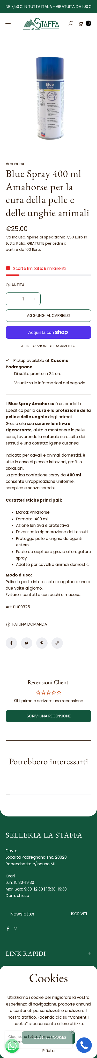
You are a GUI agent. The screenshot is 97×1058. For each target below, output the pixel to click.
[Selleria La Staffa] (41, 23)
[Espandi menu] (8, 23)
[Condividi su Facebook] (11, 643)
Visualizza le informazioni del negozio (49, 383)
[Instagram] (15, 928)
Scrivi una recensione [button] (49, 716)
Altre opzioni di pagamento (48, 345)
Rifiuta (48, 1050)
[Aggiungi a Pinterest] (42, 643)
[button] (70, 23)
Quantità (15, 285)
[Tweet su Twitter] (26, 643)
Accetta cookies (48, 1037)
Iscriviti (79, 914)
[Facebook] (8, 928)
